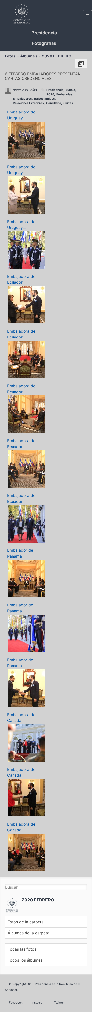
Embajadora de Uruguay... (21, 115)
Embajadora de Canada (21, 717)
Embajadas (64, 94)
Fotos (10, 56)
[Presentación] (81, 63)
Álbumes (28, 56)
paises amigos (44, 98)
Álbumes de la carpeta (28, 932)
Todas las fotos (22, 949)
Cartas (68, 103)
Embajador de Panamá (20, 553)
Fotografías (44, 43)
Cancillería (53, 103)
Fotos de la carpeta (26, 921)
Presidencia (44, 32)
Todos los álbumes (25, 960)
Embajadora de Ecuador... (21, 279)
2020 (50, 94)
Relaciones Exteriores (28, 103)
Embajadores (22, 98)
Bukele (70, 90)
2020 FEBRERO (57, 56)
